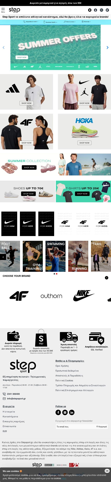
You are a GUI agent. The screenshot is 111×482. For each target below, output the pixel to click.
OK (107, 470)
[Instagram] (65, 412)
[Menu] (3, 10)
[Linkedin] (71, 412)
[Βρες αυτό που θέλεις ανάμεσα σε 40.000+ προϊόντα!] (101, 10)
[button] (3, 47)
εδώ (64, 478)
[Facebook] (58, 412)
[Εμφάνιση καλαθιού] (107, 10)
